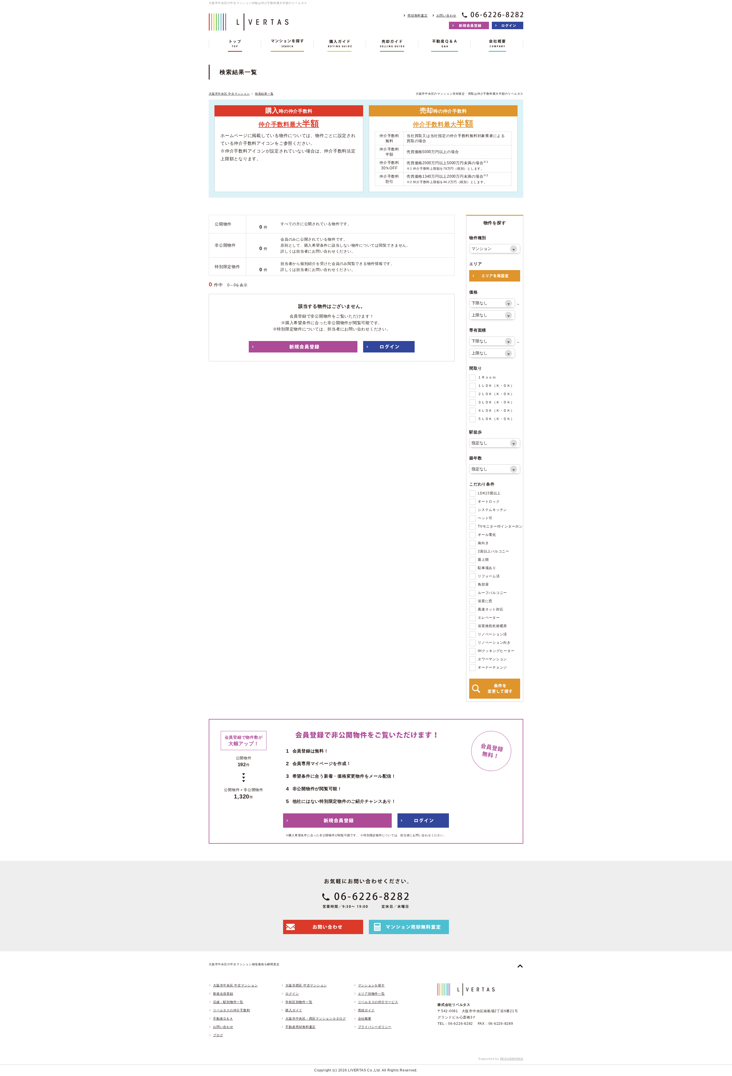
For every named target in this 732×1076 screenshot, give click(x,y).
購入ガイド (293, 1010)
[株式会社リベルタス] (249, 26)
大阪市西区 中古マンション (306, 985)
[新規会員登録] (469, 25)
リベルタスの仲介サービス (378, 1002)
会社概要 (364, 1018)
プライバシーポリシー (375, 1027)
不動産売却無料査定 (300, 1027)
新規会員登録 (223, 993)
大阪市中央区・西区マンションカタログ (315, 1018)
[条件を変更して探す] (494, 689)
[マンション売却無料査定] (409, 927)
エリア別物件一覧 (371, 993)
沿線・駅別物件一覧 (228, 1002)
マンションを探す (371, 985)
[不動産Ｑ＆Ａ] (444, 45)
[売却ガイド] (392, 45)
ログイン (292, 993)
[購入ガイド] (340, 45)
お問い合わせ (446, 15)
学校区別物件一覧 (298, 1002)
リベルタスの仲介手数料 (231, 1010)
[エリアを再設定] (494, 276)
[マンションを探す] (287, 45)
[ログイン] (507, 25)
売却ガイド (366, 1010)
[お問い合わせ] (323, 927)
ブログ (218, 1035)
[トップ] (235, 45)
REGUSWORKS (512, 1058)
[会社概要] (497, 45)
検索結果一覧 (264, 93)
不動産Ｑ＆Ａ (223, 1018)
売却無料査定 (417, 15)
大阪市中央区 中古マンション (229, 93)
